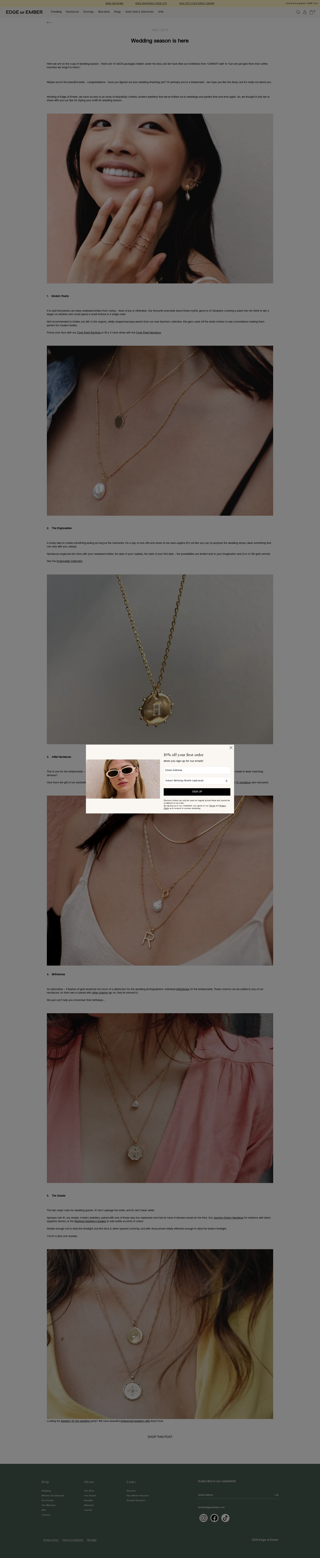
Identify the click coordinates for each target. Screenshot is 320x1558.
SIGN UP (197, 792)
